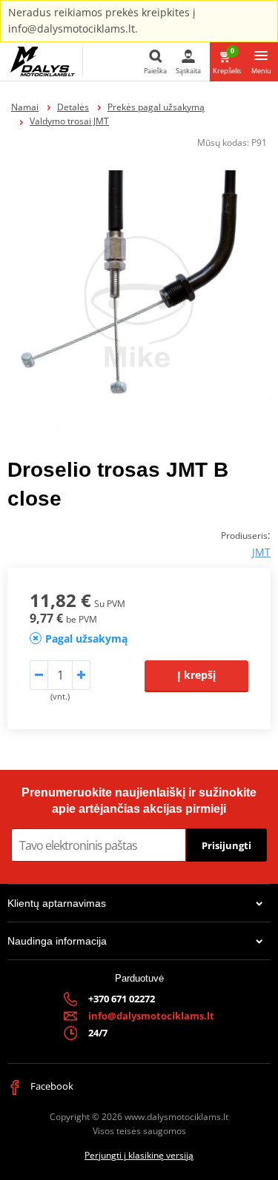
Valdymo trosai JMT (69, 121)
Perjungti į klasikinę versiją (139, 1155)
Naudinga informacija (57, 941)
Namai (25, 107)
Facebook (50, 1086)
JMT (261, 552)
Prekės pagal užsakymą (156, 107)
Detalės (73, 107)
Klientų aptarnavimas (56, 903)
